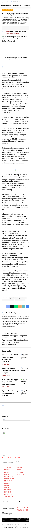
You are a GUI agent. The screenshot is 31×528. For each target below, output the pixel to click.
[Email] (11, 27)
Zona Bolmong (25, 356)
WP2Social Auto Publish (8, 527)
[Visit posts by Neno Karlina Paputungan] (3, 32)
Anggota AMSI (5, 428)
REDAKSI (12, 519)
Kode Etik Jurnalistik (26, 519)
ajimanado (13, 298)
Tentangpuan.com (22, 507)
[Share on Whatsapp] (16, 306)
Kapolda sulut (8, 300)
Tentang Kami (5, 519)
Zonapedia (8, 494)
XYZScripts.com (25, 527)
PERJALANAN (22, 470)
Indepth (7, 470)
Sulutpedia (8, 496)
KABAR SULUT (7, 10)
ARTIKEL (20, 472)
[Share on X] (8, 27)
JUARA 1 (4, 455)
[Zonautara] (15, 2)
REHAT (19, 467)
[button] (3, 2)
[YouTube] (12, 416)
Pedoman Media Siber (19, 520)
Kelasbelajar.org (22, 510)
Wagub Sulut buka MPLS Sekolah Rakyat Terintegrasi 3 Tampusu (10, 370)
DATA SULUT (8, 476)
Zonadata (8, 492)
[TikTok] (16, 416)
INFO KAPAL (8, 490)
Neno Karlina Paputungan (18, 31)
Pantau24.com (21, 506)
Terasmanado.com (22, 509)
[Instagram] (28, 313)
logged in (16, 336)
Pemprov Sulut (25, 369)
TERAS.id (7, 467)
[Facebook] (26, 313)
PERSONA (20, 474)
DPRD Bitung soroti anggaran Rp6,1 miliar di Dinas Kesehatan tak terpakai (10, 382)
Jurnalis (22, 298)
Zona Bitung (24, 381)
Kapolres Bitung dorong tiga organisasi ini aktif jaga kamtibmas (10, 393)
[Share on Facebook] (6, 27)
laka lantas (19, 300)
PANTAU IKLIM (9, 479)
